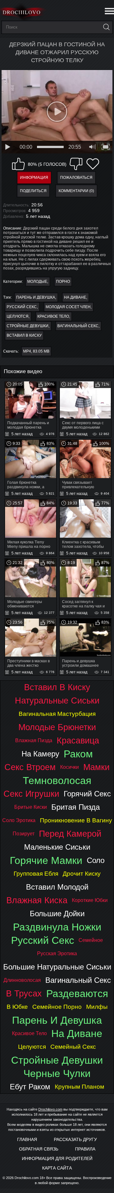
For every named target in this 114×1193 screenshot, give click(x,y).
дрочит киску (82, 873)
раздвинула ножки (57, 927)
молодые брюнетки (57, 727)
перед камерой (70, 834)
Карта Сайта (57, 1167)
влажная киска (36, 900)
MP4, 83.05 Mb (36, 351)
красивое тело (53, 316)
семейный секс (73, 1046)
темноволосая (57, 780)
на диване (75, 297)
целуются (17, 316)
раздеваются (77, 994)
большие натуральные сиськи (57, 967)
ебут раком (30, 1086)
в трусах (24, 993)
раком (78, 754)
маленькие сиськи (57, 847)
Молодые (37, 281)
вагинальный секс (77, 326)
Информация (34, 177)
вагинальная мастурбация (57, 713)
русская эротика (57, 953)
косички (69, 767)
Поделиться (33, 191)
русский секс (22, 307)
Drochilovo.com (50, 1109)
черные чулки (57, 1073)
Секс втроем (30, 767)
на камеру (40, 753)
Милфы (97, 1006)
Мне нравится (18, 164)
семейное (91, 940)
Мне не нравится (76, 164)
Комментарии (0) (76, 191)
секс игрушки (31, 794)
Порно (63, 281)
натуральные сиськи (57, 700)
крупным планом (79, 1086)
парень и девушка (35, 297)
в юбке (17, 1006)
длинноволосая (22, 980)
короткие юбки (90, 900)
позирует (24, 833)
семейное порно (57, 1006)
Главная (27, 1139)
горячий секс (87, 793)
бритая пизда (75, 807)
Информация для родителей (57, 1158)
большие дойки (57, 913)
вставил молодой (57, 887)
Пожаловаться (76, 177)
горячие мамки (46, 860)
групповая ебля (36, 873)
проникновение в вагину (76, 820)
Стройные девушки (27, 326)
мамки (96, 767)
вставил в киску (24, 335)
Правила (85, 1148)
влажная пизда (33, 740)
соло (95, 860)
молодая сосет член (68, 307)
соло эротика (18, 820)
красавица (78, 740)
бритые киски (30, 807)
